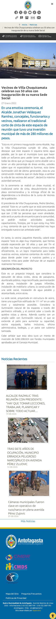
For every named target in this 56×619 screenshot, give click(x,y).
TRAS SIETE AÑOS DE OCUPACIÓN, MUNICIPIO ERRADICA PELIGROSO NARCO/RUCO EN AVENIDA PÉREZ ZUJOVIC (24, 456)
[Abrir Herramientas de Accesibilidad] (53, 616)
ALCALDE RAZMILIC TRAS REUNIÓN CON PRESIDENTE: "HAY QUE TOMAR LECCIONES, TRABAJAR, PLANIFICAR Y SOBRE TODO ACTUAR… (25, 403)
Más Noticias (28, 521)
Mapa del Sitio (12, 594)
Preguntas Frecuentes (31, 594)
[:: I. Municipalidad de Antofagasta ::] (28, 5)
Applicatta (37, 610)
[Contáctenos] (39, 17)
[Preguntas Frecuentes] (21, 17)
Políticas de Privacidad (16, 598)
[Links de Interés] (16, 17)
